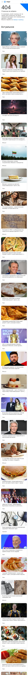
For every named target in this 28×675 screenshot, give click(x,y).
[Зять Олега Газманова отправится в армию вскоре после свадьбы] (14, 545)
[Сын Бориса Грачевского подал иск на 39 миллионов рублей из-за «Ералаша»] (14, 270)
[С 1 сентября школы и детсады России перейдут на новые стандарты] (14, 453)
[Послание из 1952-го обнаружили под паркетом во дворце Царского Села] (14, 225)
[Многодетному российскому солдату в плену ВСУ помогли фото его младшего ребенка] (14, 133)
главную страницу (18, 19)
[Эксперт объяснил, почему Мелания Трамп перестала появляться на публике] (14, 65)
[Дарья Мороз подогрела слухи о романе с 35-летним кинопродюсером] (14, 42)
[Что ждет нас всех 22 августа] (14, 110)
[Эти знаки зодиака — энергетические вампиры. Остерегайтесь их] (14, 202)
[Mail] (5, 2)
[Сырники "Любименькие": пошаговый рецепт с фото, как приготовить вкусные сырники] (14, 568)
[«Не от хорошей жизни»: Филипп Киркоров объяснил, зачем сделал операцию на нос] (14, 339)
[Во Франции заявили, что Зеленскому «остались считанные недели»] (14, 362)
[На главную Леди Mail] (8, 2)
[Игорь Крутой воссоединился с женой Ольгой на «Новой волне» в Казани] (14, 408)
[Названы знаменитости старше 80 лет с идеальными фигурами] (14, 431)
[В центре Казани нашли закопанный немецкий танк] (14, 591)
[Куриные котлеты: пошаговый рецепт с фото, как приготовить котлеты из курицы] (14, 659)
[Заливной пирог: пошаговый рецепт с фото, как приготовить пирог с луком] (14, 476)
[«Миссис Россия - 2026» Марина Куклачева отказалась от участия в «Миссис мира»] (14, 499)
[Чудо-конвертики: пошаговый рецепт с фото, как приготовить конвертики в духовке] (14, 87)
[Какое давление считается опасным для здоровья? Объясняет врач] (14, 522)
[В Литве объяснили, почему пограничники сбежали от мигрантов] (14, 156)
